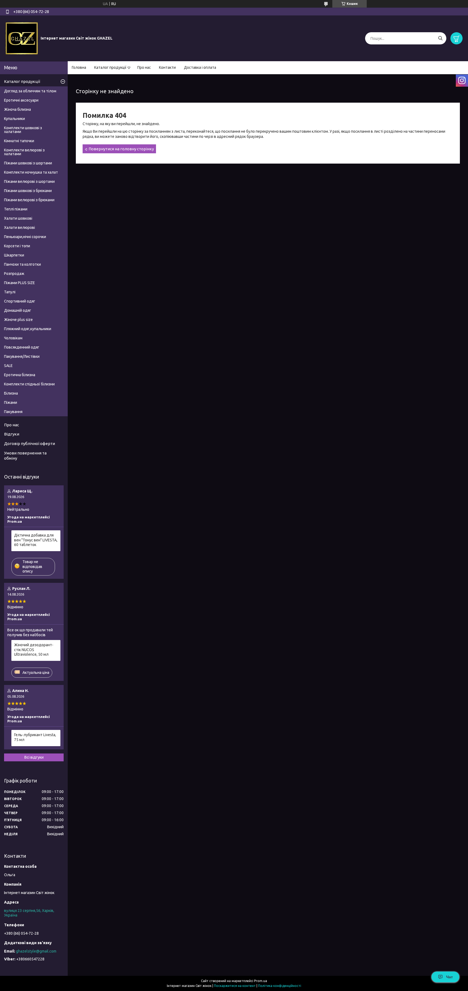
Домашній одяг (17, 310)
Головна (79, 67)
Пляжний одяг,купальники (27, 329)
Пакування (13, 412)
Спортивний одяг (19, 301)
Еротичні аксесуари (21, 100)
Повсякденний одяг (21, 347)
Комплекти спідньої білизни (29, 384)
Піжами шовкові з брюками (28, 191)
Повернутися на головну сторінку (121, 149)
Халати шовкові (18, 218)
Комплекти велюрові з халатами (24, 152)
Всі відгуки (34, 757)
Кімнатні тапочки (19, 141)
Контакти (167, 67)
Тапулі (9, 292)
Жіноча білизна (17, 109)
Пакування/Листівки (22, 356)
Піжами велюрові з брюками (29, 200)
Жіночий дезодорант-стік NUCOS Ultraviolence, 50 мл (33, 650)
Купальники (14, 118)
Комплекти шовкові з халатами (23, 130)
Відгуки (11, 434)
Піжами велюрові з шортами (29, 181)
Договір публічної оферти (29, 443)
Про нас (144, 67)
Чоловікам (13, 338)
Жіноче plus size (18, 319)
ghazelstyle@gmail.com (36, 951)
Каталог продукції (110, 67)
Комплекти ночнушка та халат (31, 172)
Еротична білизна (19, 375)
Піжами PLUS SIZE (19, 283)
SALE (8, 365)
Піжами (10, 402)
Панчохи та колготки (22, 264)
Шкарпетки (14, 255)
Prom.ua (260, 981)
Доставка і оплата (200, 67)
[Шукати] (440, 38)
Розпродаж (14, 273)
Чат (449, 977)
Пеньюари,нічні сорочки (25, 237)
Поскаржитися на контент (235, 985)
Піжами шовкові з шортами (28, 163)
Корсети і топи (17, 246)
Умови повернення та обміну (25, 455)
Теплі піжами (15, 209)
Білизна (11, 393)
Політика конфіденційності (279, 985)
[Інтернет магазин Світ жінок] (21, 38)
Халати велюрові (19, 227)
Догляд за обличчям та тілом (30, 91)
